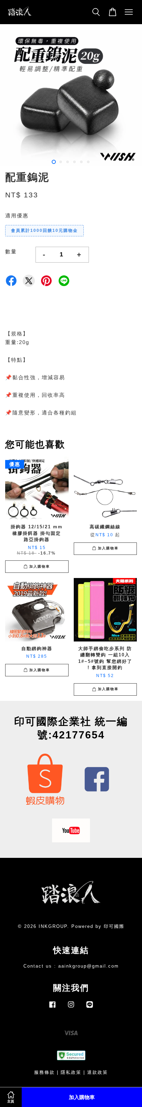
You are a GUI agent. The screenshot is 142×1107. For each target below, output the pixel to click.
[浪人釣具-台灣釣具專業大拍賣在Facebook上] (52, 1007)
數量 (11, 251)
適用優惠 (17, 215)
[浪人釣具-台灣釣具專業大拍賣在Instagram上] (71, 1007)
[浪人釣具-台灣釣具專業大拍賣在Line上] (89, 1007)
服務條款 (44, 1072)
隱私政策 (71, 1072)
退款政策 (97, 1072)
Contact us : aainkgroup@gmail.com (71, 966)
